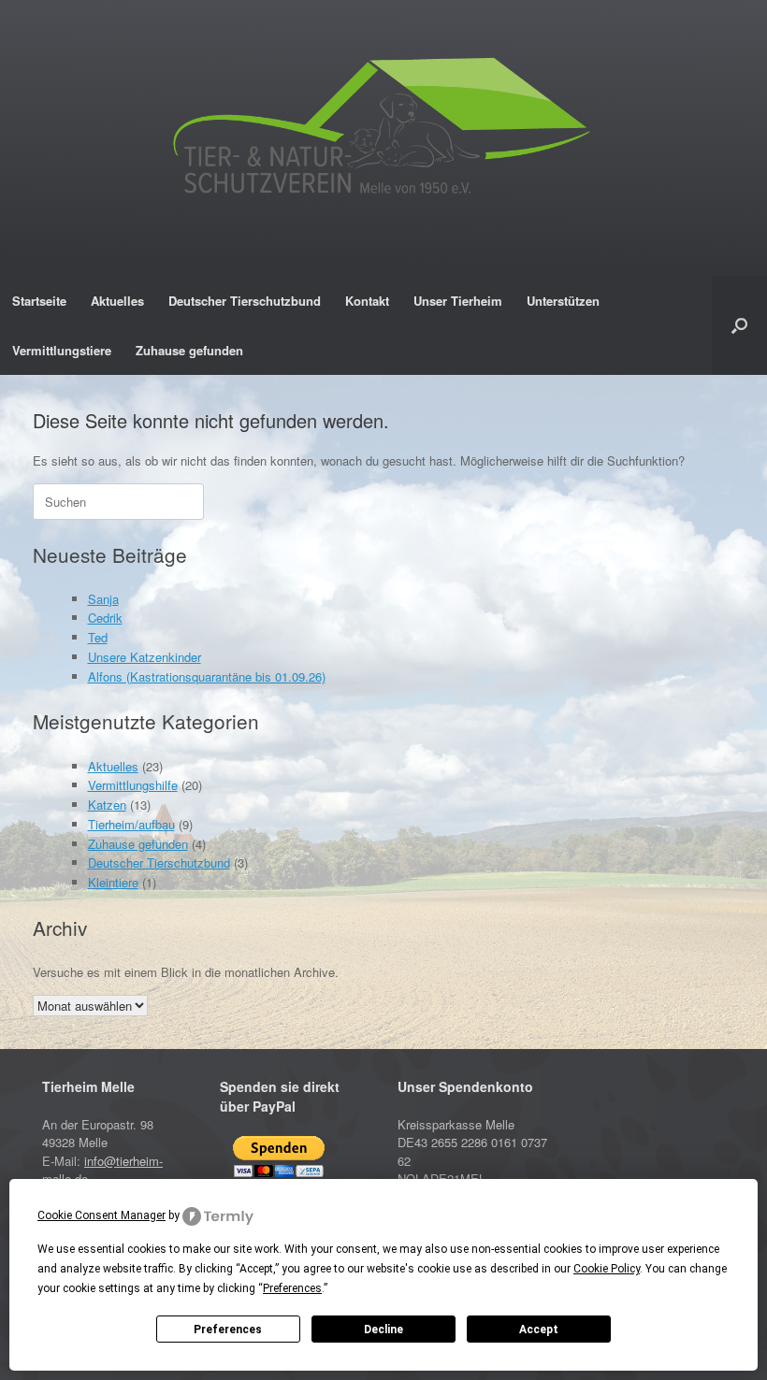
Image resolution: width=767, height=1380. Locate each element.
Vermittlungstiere (61, 350)
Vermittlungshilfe (133, 785)
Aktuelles (117, 300)
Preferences (228, 1329)
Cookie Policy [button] (606, 1268)
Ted (98, 637)
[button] (739, 325)
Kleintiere (113, 882)
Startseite (39, 300)
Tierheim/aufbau (131, 824)
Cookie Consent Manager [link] (101, 1215)
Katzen (107, 804)
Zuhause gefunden (189, 350)
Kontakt (367, 300)
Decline (383, 1329)
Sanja (103, 599)
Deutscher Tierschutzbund (244, 300)
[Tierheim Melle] (383, 131)
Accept (538, 1329)
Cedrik (105, 617)
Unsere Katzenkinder (144, 657)
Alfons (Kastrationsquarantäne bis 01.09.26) (207, 676)
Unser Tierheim (457, 300)
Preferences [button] (292, 1288)
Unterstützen (563, 300)
